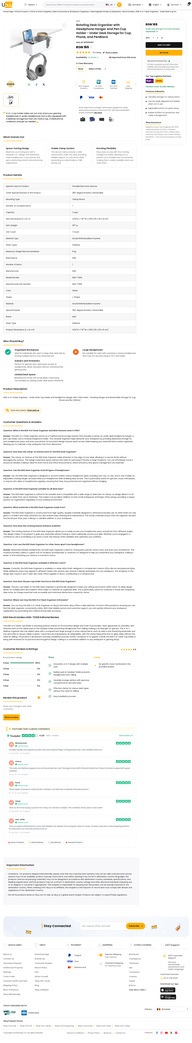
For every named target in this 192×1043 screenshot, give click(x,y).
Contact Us (8, 958)
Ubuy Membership (11, 994)
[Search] (119, 4)
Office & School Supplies (40, 11)
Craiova (133, 976)
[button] (135, 4)
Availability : (82, 57)
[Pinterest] (176, 1033)
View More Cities (137, 989)
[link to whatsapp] (29, 84)
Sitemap (7, 972)
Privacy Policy (94, 1033)
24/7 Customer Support (175, 956)
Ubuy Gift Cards (42, 981)
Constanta (134, 972)
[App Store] (168, 990)
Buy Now (98, 112)
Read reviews (125, 735)
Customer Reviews (43, 963)
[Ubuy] (7, 4)
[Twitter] (171, 1033)
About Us (7, 954)
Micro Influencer (11, 989)
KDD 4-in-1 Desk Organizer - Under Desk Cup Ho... (156, 11)
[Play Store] (168, 997)
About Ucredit (41, 976)
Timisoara (134, 963)
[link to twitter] (44, 84)
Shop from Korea (85, 1026)
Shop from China (103, 1026)
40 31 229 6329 (171, 978)
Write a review (11, 717)
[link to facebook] (36, 84)
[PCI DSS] (9, 1013)
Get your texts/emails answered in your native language (176, 965)
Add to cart (164, 45)
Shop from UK (26, 1026)
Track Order (9, 976)
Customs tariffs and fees (15, 981)
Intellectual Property (13, 967)
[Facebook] (157, 1033)
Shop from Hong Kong (64, 1026)
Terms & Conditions (75, 1033)
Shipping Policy (10, 985)
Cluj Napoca (135, 958)
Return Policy (41, 967)
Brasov (132, 985)
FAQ (37, 972)
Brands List (40, 958)
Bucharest (134, 954)
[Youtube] (166, 1033)
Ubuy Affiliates (42, 989)
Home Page (8, 11)
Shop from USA (9, 1026)
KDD (78, 21)
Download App (42, 954)
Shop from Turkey (122, 1026)
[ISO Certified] (29, 1012)
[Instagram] (161, 1033)
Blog (37, 985)
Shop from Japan (43, 1026)
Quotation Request (12, 963)
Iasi (130, 967)
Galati (132, 981)
